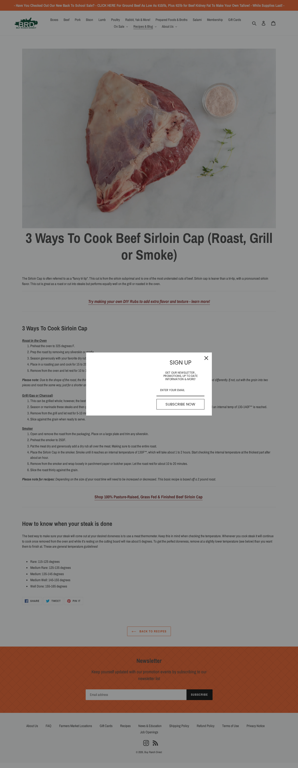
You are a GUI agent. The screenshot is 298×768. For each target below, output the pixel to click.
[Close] (206, 358)
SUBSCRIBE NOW (180, 404)
